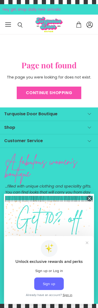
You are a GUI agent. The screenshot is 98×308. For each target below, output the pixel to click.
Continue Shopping (49, 93)
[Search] (16, 25)
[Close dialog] (90, 198)
